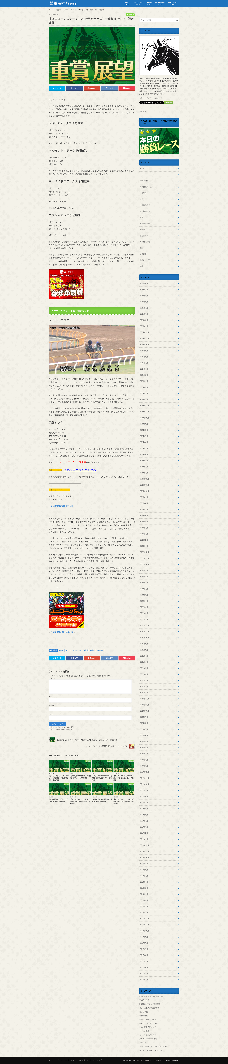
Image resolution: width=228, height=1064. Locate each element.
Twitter (149, 3)
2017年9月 (144, 937)
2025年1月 (144, 399)
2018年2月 (144, 906)
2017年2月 (144, 980)
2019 (62, 650)
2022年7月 (144, 583)
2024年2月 (144, 467)
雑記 (141, 266)
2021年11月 (144, 632)
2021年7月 (144, 656)
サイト (51, 714)
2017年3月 (144, 973)
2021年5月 (144, 668)
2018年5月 (144, 888)
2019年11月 (144, 778)
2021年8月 (144, 650)
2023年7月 (144, 509)
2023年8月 (144, 503)
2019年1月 (144, 839)
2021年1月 (144, 692)
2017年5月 (144, 961)
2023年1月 (144, 546)
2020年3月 (144, 754)
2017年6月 (144, 955)
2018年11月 (144, 851)
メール (52, 705)
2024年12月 (144, 405)
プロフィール (138, 3)
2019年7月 (144, 802)
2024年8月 (144, 430)
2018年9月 (144, 863)
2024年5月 (144, 448)
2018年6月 (144, 882)
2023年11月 (144, 485)
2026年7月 (144, 290)
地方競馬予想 (145, 211)
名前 (51, 697)
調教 (92, 650)
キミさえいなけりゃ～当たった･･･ (152, 1050)
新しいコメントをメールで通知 (62, 727)
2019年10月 (144, 784)
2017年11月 (144, 925)
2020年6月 (144, 735)
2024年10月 (144, 418)
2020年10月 (144, 711)
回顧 (141, 199)
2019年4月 (144, 821)
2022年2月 (144, 613)
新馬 (141, 217)
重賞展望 (54, 650)
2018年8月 (144, 870)
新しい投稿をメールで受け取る (62, 730)
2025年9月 (144, 351)
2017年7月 (144, 949)
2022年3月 (144, 607)
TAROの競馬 (144, 1000)
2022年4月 (144, 601)
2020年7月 (144, 729)
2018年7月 (144, 876)
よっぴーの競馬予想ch (147, 1035)
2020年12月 (144, 699)
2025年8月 (144, 357)
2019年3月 (144, 827)
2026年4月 (144, 308)
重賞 (141, 248)
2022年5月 (144, 595)
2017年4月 (144, 967)
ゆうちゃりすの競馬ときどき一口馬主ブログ (150, 1060)
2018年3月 (144, 900)
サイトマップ (172, 3)
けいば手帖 (143, 1012)
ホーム (127, 3)
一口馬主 (143, 193)
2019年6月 (144, 809)
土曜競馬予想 (145, 205)
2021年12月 (144, 625)
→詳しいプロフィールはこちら (151, 98)
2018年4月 (144, 894)
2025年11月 (144, 338)
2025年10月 (144, 344)
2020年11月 (144, 705)
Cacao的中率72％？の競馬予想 (151, 996)
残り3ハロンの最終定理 (148, 1039)
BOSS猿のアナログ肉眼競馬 (149, 1004)
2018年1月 (144, 912)
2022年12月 (144, 552)
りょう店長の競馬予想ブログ (150, 1008)
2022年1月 (144, 619)
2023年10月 (144, 491)
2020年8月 (144, 723)
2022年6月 (144, 589)
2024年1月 (144, 473)
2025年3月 (144, 387)
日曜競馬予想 (145, 223)
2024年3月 (144, 461)
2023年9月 (144, 497)
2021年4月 (144, 674)
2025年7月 (144, 363)
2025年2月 (144, 393)
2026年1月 (144, 326)
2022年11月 (144, 558)
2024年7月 (144, 436)
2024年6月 (144, 442)
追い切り (101, 650)
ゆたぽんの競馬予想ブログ (149, 1023)
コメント (52, 678)
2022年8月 (144, 576)
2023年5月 (144, 521)
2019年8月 (144, 796)
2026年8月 (144, 283)
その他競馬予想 (146, 187)
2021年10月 (144, 638)
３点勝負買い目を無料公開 (62, 506)
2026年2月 (144, 320)
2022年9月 (144, 570)
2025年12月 (144, 332)
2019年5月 (144, 815)
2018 (142, 168)
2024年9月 (144, 424)
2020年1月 (144, 766)
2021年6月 (144, 662)
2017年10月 (144, 931)
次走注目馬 (144, 236)
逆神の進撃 (143, 1016)
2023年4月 (144, 528)
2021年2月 (144, 686)
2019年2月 (144, 833)
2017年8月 (144, 943)
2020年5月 (144, 741)
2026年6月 (144, 296)
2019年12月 (144, 772)
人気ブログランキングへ (80, 470)
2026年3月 (144, 314)
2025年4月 (144, 381)
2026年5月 (144, 302)
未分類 (142, 230)
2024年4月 (144, 454)
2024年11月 (144, 412)
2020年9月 (144, 717)
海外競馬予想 (145, 242)
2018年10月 (144, 857)
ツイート (142, 111)
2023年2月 (144, 540)
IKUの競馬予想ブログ (147, 1027)
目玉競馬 (142, 1043)
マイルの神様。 (145, 1031)
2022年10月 (144, 564)
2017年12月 (144, 918)
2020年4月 (144, 747)
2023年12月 (144, 479)
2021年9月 (144, 644)
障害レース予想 (146, 260)
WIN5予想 (144, 181)
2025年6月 (144, 369)
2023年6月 (144, 515)
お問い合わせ (159, 3)
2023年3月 (144, 534)
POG (142, 175)
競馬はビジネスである (147, 1019)
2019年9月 (144, 790)
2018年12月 (144, 845)
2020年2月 (144, 760)
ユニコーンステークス (74, 650)
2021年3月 (144, 680)
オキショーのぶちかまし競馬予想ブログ (154, 1046)
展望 (86, 650)
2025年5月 (144, 375)
